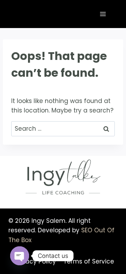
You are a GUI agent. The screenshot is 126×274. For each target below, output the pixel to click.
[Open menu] (102, 13)
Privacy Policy (35, 261)
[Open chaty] (19, 255)
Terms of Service (88, 261)
